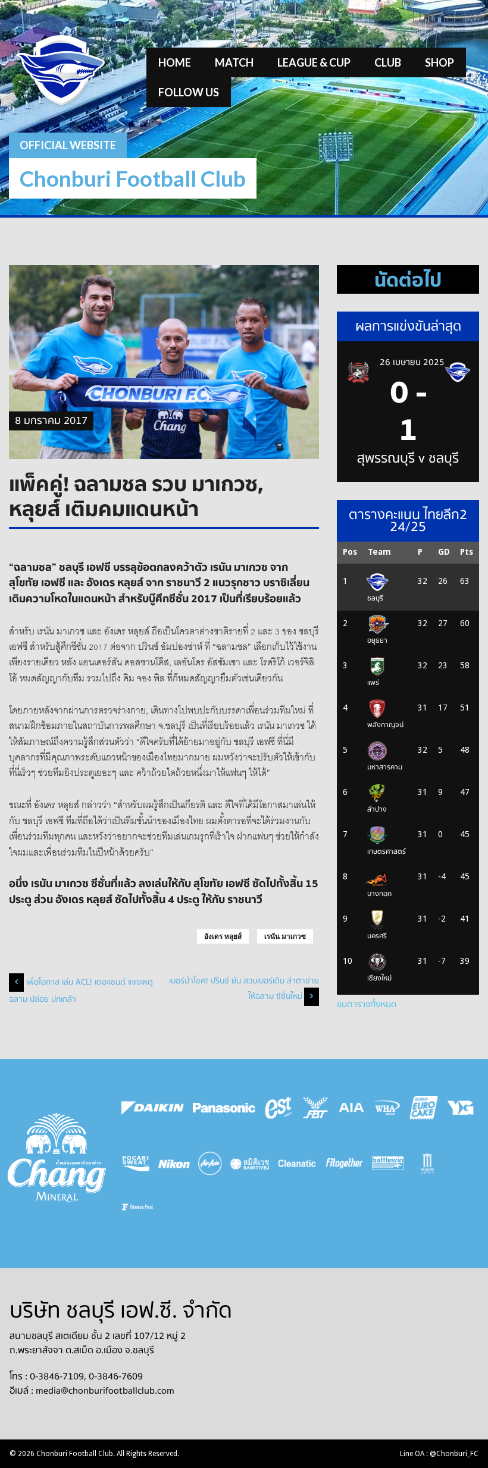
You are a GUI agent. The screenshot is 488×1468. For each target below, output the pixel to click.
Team (379, 552)
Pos (350, 552)
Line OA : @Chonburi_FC (439, 1454)
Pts (466, 552)
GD (444, 552)
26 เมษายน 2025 (412, 362)
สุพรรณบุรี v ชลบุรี (408, 458)
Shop (439, 62)
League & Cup (314, 62)
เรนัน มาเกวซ (285, 936)
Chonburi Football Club (133, 178)
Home (174, 62)
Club (387, 62)
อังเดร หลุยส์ (223, 936)
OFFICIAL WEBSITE (68, 145)
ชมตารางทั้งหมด (366, 1004)
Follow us (188, 92)
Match (234, 62)
